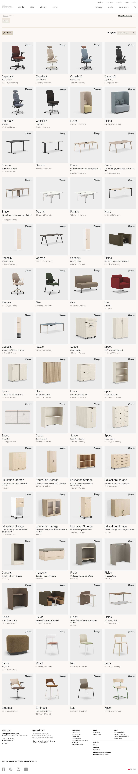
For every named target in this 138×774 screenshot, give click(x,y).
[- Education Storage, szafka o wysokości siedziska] (17, 467)
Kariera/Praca (118, 738)
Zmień (134, 769)
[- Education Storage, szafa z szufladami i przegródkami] (17, 514)
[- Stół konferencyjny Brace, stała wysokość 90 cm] (17, 199)
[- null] (86, 107)
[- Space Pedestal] (86, 333)
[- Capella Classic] (17, 63)
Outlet (127, 2)
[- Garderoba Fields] (120, 559)
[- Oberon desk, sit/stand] (17, 153)
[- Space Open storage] (120, 378)
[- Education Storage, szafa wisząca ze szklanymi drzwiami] (52, 514)
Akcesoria (75, 742)
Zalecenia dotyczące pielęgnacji (102, 752)
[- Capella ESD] (52, 107)
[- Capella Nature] (52, 63)
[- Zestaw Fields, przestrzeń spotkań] (52, 605)
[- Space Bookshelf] (52, 422)
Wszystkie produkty (77, 744)
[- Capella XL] (17, 107)
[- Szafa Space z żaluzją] (52, 378)
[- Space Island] (17, 422)
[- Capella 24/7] (120, 63)
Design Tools (96, 750)
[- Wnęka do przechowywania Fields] (86, 559)
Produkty (21, 7)
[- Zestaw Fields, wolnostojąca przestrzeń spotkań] (86, 605)
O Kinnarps (110, 2)
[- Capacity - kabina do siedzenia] (17, 559)
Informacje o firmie (119, 732)
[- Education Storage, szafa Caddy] (86, 514)
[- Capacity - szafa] (86, 244)
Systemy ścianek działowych (80, 740)
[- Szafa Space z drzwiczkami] (120, 333)
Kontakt (119, 2)
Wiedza (110, 7)
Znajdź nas (100, 2)
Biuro (32, 7)
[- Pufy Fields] (17, 650)
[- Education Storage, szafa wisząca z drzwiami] (120, 514)
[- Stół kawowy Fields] (120, 605)
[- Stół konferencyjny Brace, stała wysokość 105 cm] (86, 153)
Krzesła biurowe (76, 734)
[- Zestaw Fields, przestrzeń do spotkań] (120, 244)
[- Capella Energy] (86, 63)
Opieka (54, 7)
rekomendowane (123, 33)
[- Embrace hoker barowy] (52, 694)
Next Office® (96, 732)
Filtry (8, 33)
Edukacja (43, 7)
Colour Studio (123, 7)
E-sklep (134, 2)
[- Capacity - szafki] (17, 244)
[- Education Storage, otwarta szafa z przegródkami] (86, 467)
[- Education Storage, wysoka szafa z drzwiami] (52, 467)
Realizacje (98, 7)
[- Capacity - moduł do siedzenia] (52, 559)
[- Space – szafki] (120, 422)
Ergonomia (96, 747)
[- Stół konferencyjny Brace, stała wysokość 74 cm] (120, 153)
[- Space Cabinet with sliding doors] (17, 378)
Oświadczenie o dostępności (121, 736)
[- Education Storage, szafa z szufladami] (120, 467)
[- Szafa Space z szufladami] (86, 378)
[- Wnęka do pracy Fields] (17, 605)
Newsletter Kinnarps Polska (100, 754)
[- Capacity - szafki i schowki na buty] (17, 333)
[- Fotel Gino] (120, 289)
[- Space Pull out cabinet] (86, 422)
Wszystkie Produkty (125, 16)
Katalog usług (97, 734)
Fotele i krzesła (76, 732)
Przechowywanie (76, 738)
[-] (86, 199)
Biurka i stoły (75, 736)
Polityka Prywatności (119, 734)
